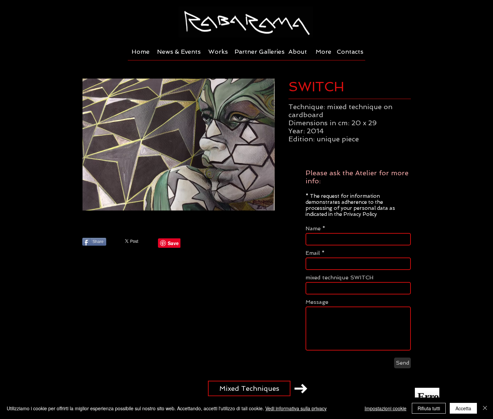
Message (317, 302)
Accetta (463, 408)
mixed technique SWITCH (340, 277)
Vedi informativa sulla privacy (296, 408)
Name (313, 228)
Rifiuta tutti (429, 408)
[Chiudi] (485, 408)
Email (313, 253)
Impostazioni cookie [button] (385, 408)
